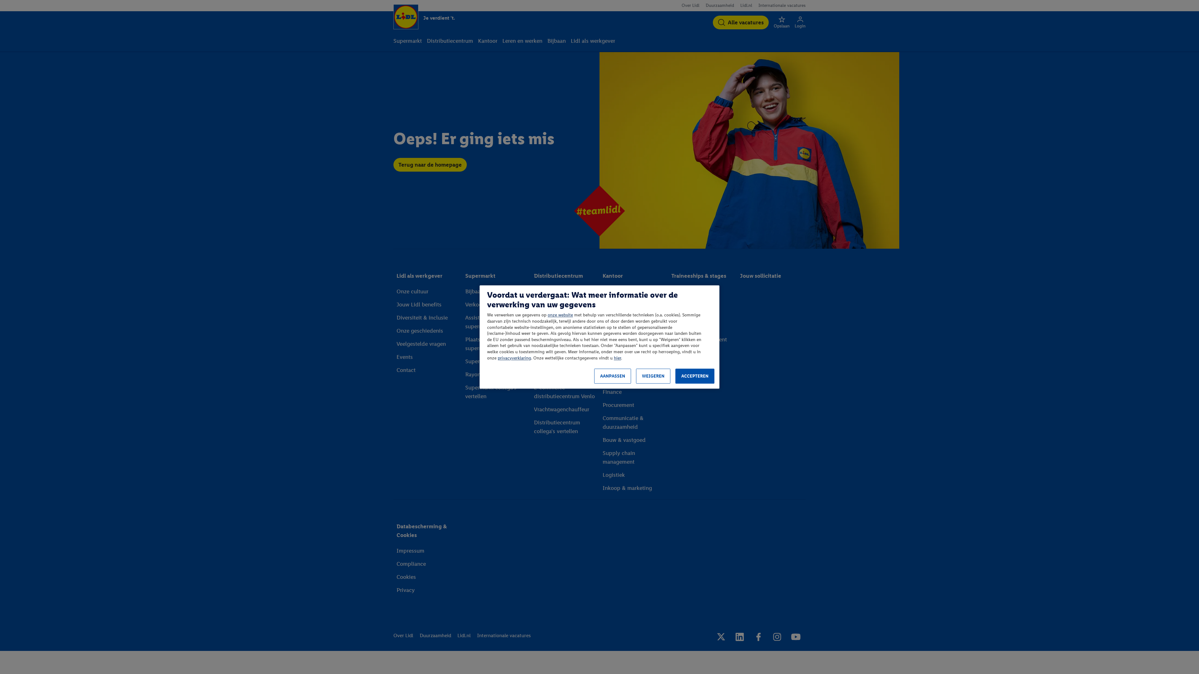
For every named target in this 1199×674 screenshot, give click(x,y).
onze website (560, 315)
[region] (599, 336)
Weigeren (653, 376)
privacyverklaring (514, 358)
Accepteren (694, 376)
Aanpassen (612, 376)
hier (617, 358)
